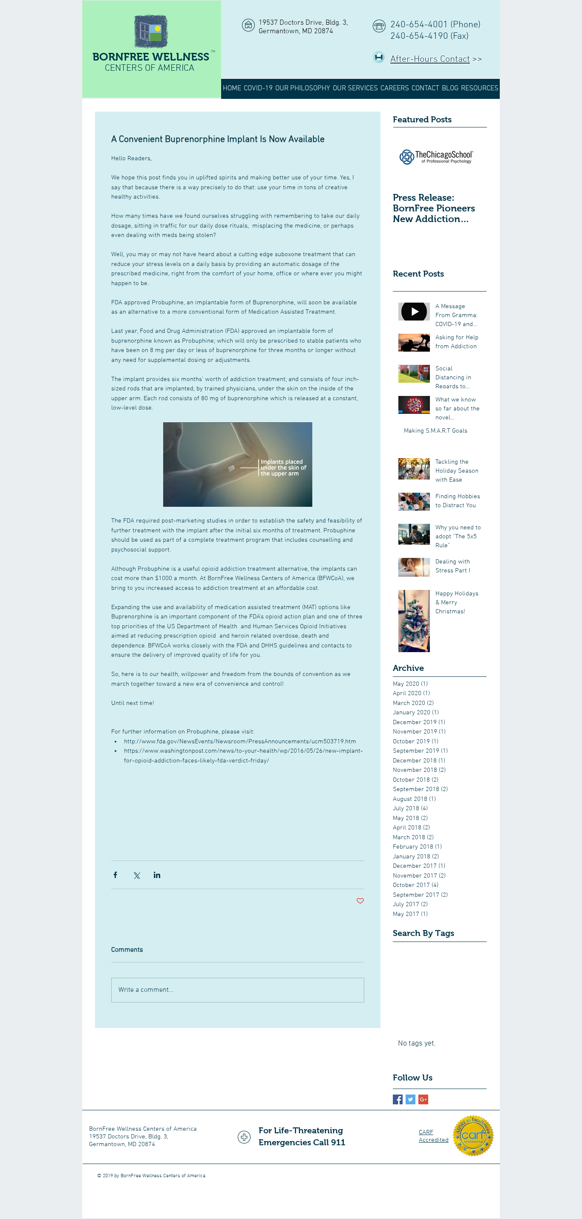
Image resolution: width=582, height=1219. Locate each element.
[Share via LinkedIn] (157, 875)
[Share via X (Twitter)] (136, 875)
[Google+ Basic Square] (423, 1099)
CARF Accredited (434, 1136)
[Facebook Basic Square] (398, 1099)
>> (476, 59)
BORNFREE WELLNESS (150, 57)
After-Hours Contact (430, 59)
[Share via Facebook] (115, 875)
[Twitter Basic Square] (410, 1099)
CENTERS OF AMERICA (149, 68)
